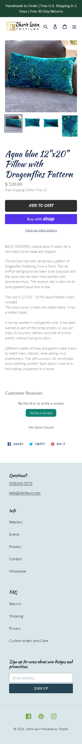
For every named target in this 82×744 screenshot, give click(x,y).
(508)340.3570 (20, 483)
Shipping (16, 616)
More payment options (41, 230)
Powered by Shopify (55, 729)
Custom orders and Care (28, 640)
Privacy (15, 628)
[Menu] (74, 26)
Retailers (16, 522)
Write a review (41, 413)
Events (14, 534)
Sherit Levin (33, 729)
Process (15, 546)
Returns (15, 603)
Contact (15, 559)
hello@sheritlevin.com (25, 493)
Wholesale (17, 571)
